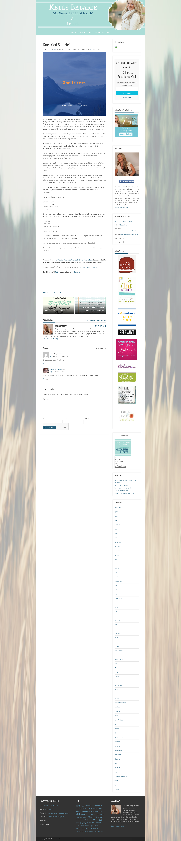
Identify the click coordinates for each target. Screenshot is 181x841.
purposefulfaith (60, 49)
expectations (118, 581)
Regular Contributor (120, 702)
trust (91, 831)
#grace (46, 292)
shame (117, 728)
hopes (79, 820)
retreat (116, 715)
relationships (118, 711)
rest (99, 828)
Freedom (117, 603)
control (117, 555)
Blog (103, 32)
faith (87, 49)
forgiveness (118, 598)
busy (116, 538)
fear (116, 594)
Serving (117, 724)
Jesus (116, 642)
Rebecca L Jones (56, 369)
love (62, 292)
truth (116, 772)
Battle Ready (118, 525)
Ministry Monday (119, 659)
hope (57, 292)
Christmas (118, 542)
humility (84, 820)
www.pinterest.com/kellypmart (129, 234)
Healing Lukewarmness (121, 490)
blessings (74, 49)
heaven (117, 629)
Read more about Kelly (50, 339)
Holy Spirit (118, 633)
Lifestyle (117, 646)
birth (116, 529)
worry (101, 831)
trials (116, 763)
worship (117, 789)
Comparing (118, 546)
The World (118, 754)
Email (66, 418)
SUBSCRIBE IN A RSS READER (123, 221)
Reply (46, 363)
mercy (116, 655)
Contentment (81, 49)
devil (116, 559)
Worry (116, 785)
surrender (117, 746)
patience (99, 822)
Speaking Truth (119, 737)
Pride (116, 694)
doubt (116, 564)
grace (116, 616)
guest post (118, 620)
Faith (56, 272)
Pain (93, 823)
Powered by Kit (127, 97)
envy (116, 572)
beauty (93, 805)
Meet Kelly (74, 32)
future (86, 817)
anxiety (87, 805)
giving (116, 607)
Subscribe (127, 93)
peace (116, 681)
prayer (116, 689)
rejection (117, 707)
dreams (117, 568)
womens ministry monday (122, 776)
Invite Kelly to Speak (86, 32)
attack (116, 516)
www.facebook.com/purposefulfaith (125, 231)
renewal (94, 828)
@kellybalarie (123, 225)
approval (117, 512)
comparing (79, 808)
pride (96, 825)
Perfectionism (119, 685)
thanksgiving (118, 750)
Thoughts (117, 759)
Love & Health (119, 650)
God (116, 611)
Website (87, 418)
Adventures (118, 507)
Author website (90, 320)
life (78, 823)
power (86, 825)
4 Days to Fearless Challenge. (88, 267)
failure (116, 585)
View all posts (101, 320)
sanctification (119, 720)
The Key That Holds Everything (124, 485)
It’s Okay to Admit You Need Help (124, 493)
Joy (101, 820)
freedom (101, 814)
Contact (97, 32)
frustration (79, 817)
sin (115, 733)
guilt (116, 624)
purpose (117, 698)
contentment (88, 808)
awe (69, 49)
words (116, 780)
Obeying (117, 676)
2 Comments (96, 49)
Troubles (117, 767)
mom (116, 663)
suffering (117, 741)
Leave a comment (100, 348)
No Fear (117, 672)
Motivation (118, 668)
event (116, 577)
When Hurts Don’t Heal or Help (123, 488)
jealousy (90, 820)
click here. (76, 272)
